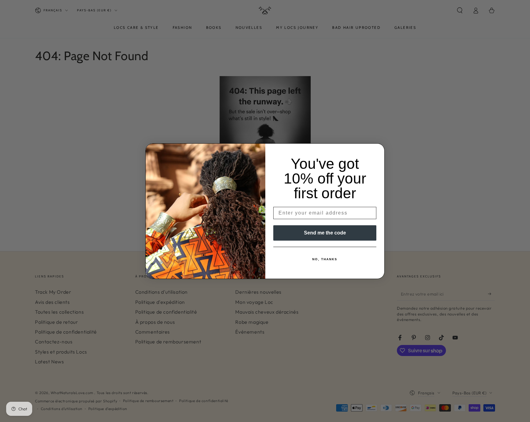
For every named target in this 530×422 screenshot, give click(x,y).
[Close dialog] (378, 150)
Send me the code (325, 232)
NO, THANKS (324, 259)
